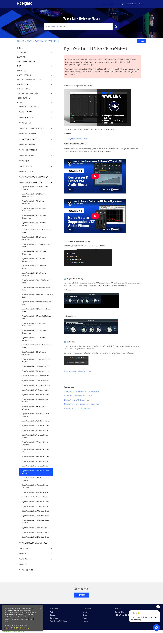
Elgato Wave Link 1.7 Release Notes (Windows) (35, 443)
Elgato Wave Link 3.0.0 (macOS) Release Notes (36, 346)
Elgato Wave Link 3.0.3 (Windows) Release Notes (34, 324)
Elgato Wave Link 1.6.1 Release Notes (35, 456)
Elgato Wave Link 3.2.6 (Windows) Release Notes (34, 224)
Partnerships (119, 612)
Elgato (20, 41)
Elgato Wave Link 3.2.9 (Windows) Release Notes (34, 202)
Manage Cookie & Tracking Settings (17, 628)
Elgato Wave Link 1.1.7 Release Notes (35, 511)
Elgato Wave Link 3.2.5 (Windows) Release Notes (34, 238)
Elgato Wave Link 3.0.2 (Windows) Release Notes (34, 331)
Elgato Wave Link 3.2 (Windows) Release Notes (36, 288)
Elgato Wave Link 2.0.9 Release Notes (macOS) (35, 188)
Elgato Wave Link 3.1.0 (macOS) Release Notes (36, 317)
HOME (20, 48)
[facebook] (126, 616)
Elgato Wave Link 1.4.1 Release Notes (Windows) (35, 472)
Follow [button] (141, 41)
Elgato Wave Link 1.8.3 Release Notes (35, 421)
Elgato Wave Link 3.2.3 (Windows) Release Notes (34, 260)
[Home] (24, 5)
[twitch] (123, 616)
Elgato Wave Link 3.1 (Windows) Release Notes (36, 310)
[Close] (40, 608)
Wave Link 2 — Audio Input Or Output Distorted (81, 392)
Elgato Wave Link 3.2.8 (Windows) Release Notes (34, 209)
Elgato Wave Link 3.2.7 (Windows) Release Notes (34, 216)
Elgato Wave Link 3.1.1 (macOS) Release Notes (36, 303)
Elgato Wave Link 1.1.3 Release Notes (35, 532)
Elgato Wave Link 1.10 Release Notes (35, 390)
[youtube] (116, 616)
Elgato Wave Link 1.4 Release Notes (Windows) (35, 486)
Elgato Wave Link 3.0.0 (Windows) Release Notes (34, 353)
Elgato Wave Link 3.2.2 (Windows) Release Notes (34, 267)
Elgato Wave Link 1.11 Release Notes (35, 380)
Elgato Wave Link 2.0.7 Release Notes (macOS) (35, 360)
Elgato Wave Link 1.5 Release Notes (35, 466)
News (85, 615)
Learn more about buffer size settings (77, 371)
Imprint (85, 621)
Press (85, 618)
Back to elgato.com (110, 4)
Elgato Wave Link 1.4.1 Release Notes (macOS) (35, 479)
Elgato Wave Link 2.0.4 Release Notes (35, 371)
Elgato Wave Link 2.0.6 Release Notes (35, 366)
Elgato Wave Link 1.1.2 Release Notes (35, 537)
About (85, 612)
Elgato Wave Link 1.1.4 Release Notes (35, 528)
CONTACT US (81, 595)
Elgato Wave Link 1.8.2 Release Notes (35, 425)
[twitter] (119, 616)
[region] (22, 618)
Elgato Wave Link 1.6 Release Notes (35, 461)
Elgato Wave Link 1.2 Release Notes (35, 506)
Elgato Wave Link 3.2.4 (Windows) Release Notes (34, 252)
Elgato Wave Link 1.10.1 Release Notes (36, 385)
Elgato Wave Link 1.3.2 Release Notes (35, 492)
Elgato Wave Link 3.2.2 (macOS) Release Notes (36, 231)
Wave (29, 41)
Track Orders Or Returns (58, 621)
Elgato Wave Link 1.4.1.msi (78, 139)
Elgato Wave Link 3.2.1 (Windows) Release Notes (34, 274)
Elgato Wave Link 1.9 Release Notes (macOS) (35, 400)
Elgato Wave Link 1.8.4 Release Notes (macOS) (35, 415)
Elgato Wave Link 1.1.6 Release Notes (35, 516)
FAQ (51, 612)
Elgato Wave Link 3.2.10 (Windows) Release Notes (34, 195)
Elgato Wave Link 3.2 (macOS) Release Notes (36, 281)
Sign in (141, 4)
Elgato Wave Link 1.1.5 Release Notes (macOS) (35, 521)
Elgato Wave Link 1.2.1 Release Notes (35, 502)
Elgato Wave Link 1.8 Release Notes (35, 430)
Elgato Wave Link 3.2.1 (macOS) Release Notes (36, 245)
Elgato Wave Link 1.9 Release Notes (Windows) (35, 407)
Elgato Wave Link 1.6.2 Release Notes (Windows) (35, 450)
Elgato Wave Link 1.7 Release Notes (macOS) (35, 436)
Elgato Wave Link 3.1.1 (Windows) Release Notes (37, 295)
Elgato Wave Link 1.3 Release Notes (35, 497)
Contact (52, 615)
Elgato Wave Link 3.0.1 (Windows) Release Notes (34, 339)
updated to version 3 (95, 59)
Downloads (54, 618)
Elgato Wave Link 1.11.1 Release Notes (36, 376)
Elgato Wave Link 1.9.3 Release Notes (35, 395)
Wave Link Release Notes (47, 41)
